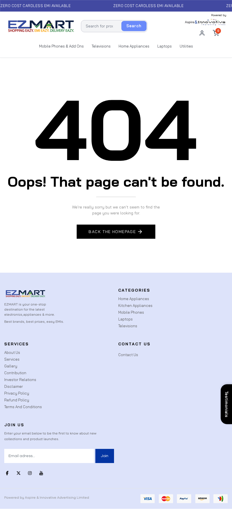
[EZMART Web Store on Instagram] (30, 473)
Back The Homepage (112, 231)
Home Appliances (134, 46)
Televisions (101, 46)
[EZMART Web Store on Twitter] (18, 473)
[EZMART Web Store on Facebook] (7, 473)
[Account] (202, 33)
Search (133, 25)
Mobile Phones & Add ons (61, 46)
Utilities (186, 46)
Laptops (164, 46)
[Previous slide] (40, 262)
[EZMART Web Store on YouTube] (41, 473)
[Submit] (104, 456)
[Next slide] (191, 262)
